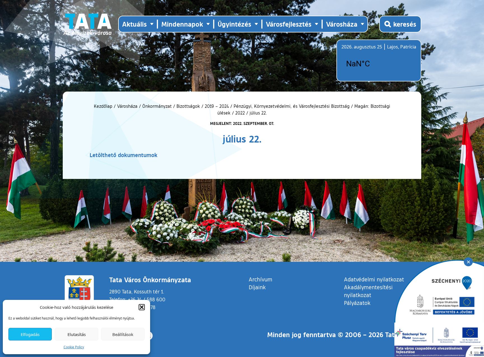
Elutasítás (77, 334)
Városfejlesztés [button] (288, 24)
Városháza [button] (341, 24)
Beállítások (122, 334)
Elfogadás (30, 334)
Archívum (260, 279)
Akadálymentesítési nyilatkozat (368, 290)
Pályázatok (357, 302)
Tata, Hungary (372, 64)
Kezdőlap (104, 106)
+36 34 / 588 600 (146, 299)
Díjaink (257, 287)
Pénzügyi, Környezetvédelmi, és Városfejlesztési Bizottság (292, 106)
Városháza (127, 106)
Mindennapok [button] (182, 24)
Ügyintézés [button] (234, 24)
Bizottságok (188, 106)
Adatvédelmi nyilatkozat (374, 279)
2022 (240, 113)
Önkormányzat (157, 106)
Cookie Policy (74, 347)
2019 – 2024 (217, 106)
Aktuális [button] (134, 24)
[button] (142, 307)
